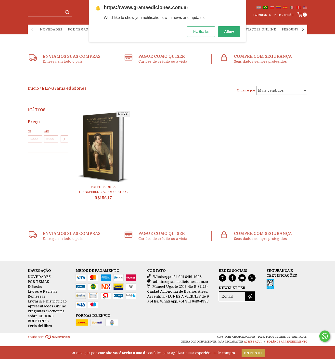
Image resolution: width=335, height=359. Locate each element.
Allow (229, 31)
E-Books (35, 286)
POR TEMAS (78, 29)
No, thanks (201, 31)
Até (46, 131)
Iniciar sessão (283, 15)
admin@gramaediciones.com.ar (180, 282)
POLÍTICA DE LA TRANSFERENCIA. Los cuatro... (103, 189)
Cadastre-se (262, 15)
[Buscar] (67, 12)
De (29, 131)
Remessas (36, 296)
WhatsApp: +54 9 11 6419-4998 (177, 277)
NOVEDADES (51, 29)
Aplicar (64, 139)
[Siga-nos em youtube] (242, 278)
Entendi (253, 353)
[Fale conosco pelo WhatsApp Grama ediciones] (324, 336)
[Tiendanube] (49, 338)
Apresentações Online (253, 29)
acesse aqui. (253, 341)
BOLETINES (38, 321)
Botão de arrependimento (287, 341)
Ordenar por (246, 90)
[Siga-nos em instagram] (222, 278)
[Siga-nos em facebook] (232, 278)
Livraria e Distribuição (47, 301)
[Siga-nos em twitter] (252, 278)
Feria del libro (40, 326)
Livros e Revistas (42, 291)
